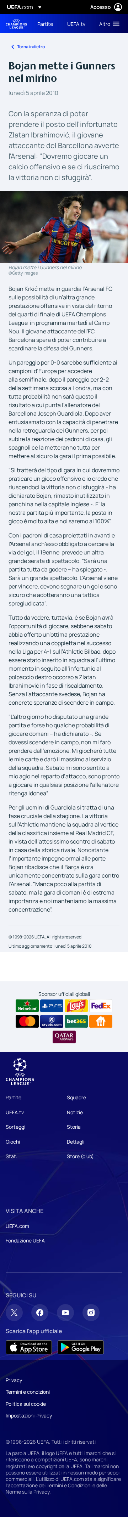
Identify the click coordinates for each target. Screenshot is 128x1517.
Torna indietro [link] (31, 47)
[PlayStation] (51, 1005)
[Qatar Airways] (64, 1037)
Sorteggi (15, 1126)
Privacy (14, 1380)
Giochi (13, 1141)
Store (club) (80, 1156)
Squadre (76, 1097)
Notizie (75, 1112)
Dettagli (75, 1141)
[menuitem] (46, 23)
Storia (74, 1126)
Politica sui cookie (26, 1403)
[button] (108, 23)
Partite (13, 1097)
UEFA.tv (15, 1112)
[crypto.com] (51, 1021)
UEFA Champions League (16, 24)
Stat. (11, 1156)
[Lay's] (76, 1005)
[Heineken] (27, 1005)
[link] (45, 23)
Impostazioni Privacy (29, 1415)
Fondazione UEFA (25, 1240)
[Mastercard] (27, 1021)
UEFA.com (17, 1226)
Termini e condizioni (28, 1391)
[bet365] (76, 1021)
